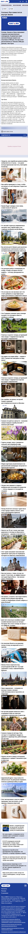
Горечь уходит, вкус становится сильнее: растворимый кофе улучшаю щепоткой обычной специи (14, 454)
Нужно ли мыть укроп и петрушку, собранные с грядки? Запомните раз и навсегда (14, 768)
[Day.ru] (4, 1)
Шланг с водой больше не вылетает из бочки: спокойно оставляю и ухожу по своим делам (14, 828)
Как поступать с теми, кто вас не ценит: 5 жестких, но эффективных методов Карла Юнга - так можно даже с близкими (14, 587)
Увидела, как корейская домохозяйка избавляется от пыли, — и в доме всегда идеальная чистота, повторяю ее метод (14, 175)
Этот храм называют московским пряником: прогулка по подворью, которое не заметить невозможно (14, 564)
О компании (4, 893)
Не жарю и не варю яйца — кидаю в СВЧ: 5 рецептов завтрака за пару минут (14, 368)
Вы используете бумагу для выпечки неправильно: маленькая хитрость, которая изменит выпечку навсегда (14, 259)
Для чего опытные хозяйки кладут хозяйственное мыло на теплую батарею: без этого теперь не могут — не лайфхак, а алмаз (14, 634)
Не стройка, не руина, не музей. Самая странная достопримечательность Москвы (14, 411)
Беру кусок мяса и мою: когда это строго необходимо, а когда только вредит (14, 874)
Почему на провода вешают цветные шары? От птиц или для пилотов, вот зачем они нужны (14, 858)
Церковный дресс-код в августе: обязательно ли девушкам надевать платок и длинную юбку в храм (14, 790)
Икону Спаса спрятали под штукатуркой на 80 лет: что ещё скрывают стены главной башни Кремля (14, 679)
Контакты (4, 888)
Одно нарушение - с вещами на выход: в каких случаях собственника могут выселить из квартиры (14, 702)
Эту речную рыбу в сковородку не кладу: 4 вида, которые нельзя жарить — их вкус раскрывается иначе (14, 282)
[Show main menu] (26, 1)
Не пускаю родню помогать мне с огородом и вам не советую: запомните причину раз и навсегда (14, 724)
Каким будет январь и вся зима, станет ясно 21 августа (14, 216)
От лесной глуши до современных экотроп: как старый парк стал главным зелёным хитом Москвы (14, 238)
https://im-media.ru (6, 903)
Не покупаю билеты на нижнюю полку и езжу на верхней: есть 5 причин (14, 655)
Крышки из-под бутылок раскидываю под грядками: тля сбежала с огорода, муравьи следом (14, 851)
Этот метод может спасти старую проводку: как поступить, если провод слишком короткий (14, 811)
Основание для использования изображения (13, 932)
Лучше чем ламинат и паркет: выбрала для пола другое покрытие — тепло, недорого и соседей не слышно (14, 499)
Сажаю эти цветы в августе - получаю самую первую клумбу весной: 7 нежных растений (14, 433)
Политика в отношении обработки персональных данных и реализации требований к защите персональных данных (13, 921)
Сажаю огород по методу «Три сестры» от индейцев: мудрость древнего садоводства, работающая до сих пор (14, 747)
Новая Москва (6, 5)
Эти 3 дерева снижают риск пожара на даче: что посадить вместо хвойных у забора (14, 325)
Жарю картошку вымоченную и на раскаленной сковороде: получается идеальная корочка (14, 476)
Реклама (3, 891)
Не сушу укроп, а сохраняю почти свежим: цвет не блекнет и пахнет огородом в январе (13, 835)
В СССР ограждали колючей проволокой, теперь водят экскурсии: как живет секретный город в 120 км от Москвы (13, 843)
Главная (5, 885)
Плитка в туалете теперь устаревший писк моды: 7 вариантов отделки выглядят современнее (14, 347)
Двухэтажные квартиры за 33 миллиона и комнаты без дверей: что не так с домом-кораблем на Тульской (14, 866)
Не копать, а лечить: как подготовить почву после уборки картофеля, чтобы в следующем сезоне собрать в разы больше (14, 610)
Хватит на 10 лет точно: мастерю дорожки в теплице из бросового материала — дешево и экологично (14, 542)
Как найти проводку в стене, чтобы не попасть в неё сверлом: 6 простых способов (14, 196)
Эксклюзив (17, 5)
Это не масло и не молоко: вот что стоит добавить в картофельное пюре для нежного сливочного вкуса (14, 304)
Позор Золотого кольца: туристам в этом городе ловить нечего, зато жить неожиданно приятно (14, 521)
